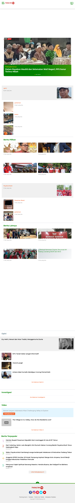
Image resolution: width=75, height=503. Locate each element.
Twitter (41, 495)
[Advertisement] (37, 22)
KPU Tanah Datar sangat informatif (25, 354)
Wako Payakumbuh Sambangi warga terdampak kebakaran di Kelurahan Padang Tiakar (39, 452)
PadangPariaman (11, 67)
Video (4, 405)
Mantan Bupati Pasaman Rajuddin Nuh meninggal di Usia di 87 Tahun (32, 440)
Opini (4, 334)
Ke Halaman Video (37, 430)
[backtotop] (37, 483)
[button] (35, 74)
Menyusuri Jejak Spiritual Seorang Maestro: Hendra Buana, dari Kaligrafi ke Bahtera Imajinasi (37, 465)
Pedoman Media (39, 497)
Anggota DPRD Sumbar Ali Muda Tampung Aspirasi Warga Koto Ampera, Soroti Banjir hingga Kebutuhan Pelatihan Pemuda (38, 458)
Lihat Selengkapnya (37, 472)
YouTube (46, 495)
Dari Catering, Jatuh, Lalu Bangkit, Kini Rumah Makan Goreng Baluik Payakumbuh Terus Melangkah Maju (39, 446)
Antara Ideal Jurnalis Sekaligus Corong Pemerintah (31, 372)
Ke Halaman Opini (37, 382)
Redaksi (31, 497)
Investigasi (7, 392)
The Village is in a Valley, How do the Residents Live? (31, 420)
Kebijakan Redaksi (50, 497)
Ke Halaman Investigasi (37, 397)
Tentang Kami (23, 497)
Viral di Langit (17, 363)
